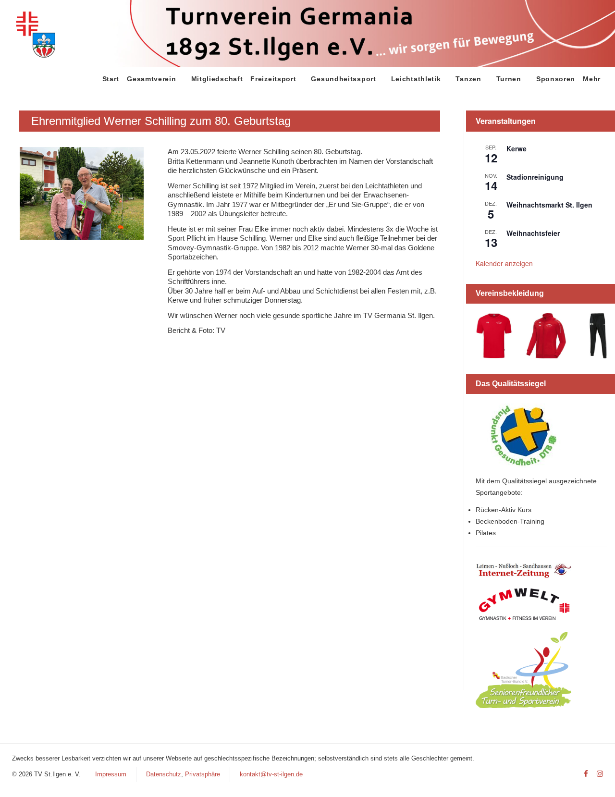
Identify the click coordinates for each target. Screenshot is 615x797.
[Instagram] (600, 774)
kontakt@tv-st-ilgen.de (271, 774)
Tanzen (468, 79)
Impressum (110, 774)
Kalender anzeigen (504, 263)
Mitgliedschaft (217, 79)
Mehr (592, 79)
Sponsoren (555, 79)
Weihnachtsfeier (533, 233)
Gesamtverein (151, 79)
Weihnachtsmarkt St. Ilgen (549, 204)
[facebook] (586, 774)
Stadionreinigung (535, 177)
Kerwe (516, 148)
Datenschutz (163, 774)
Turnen (508, 79)
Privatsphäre (202, 774)
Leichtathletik (416, 79)
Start (111, 79)
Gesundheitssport (343, 79)
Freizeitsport (273, 79)
